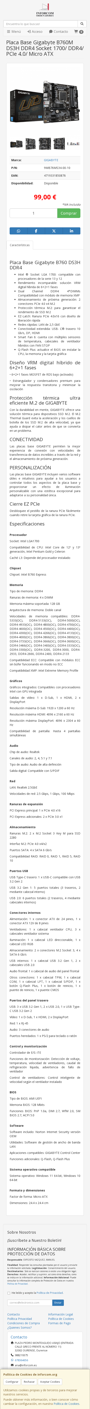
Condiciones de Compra (23, 1323)
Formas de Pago (59, 1323)
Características (20, 245)
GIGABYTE (51, 160)
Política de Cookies (66, 1404)
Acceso (36, 31)
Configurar (12, 1382)
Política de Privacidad (17, 1283)
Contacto (60, 31)
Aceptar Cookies (50, 1382)
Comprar (69, 213)
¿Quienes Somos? (19, 1327)
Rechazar (29, 1382)
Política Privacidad (19, 1319)
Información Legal (60, 1314)
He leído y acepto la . (37, 1293)
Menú (16, 31)
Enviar (58, 1302)
